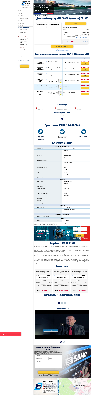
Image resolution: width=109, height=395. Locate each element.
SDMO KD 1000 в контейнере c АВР (40, 93)
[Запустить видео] (62, 324)
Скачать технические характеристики (42, 108)
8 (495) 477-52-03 (23, 61)
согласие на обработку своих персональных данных (80, 239)
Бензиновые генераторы (23, 27)
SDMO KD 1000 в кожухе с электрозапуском (39, 68)
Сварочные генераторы (23, 55)
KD (39, 15)
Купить (85, 63)
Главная (36, 15)
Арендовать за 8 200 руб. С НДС (62, 46)
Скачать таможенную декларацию (81, 108)
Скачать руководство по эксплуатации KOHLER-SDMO (62, 108)
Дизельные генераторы (23, 36)
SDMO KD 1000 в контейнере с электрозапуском (39, 74)
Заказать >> (85, 41)
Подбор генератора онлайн (11, 334)
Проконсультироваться (48, 371)
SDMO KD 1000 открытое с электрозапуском (39, 62)
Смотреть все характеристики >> (82, 37)
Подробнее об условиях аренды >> (62, 50)
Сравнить (49, 27)
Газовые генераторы (22, 51)
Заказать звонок (24, 66)
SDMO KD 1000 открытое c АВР (40, 80)
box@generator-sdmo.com (26, 7)
